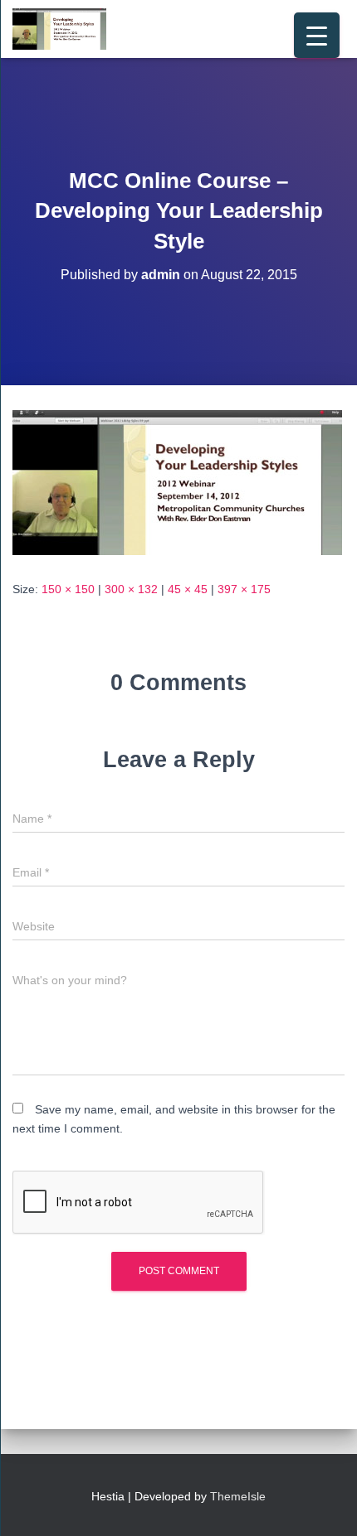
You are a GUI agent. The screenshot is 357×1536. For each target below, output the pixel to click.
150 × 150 (68, 589)
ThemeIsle (238, 1496)
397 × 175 (244, 589)
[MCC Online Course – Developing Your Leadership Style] (177, 481)
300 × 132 (131, 589)
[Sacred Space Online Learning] (65, 29)
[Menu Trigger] (317, 35)
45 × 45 (188, 589)
